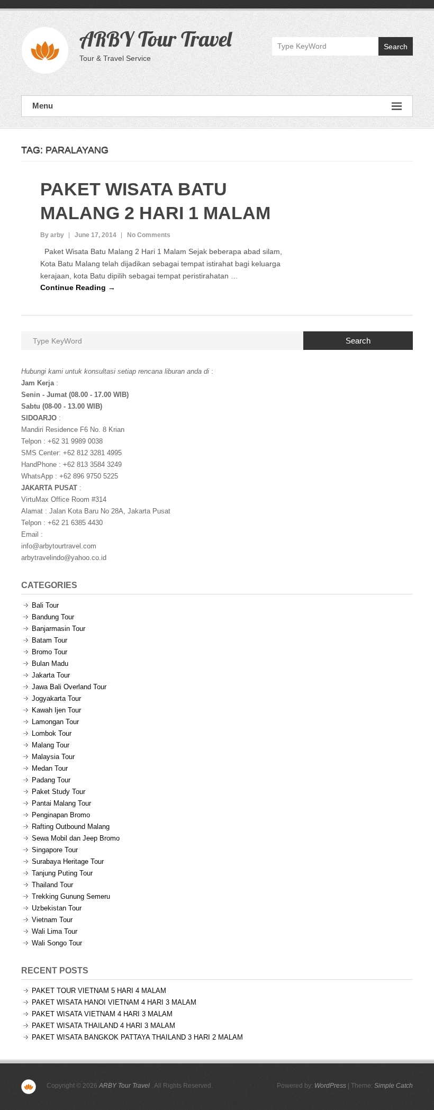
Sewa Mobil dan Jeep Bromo (76, 838)
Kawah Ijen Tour (56, 710)
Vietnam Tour (52, 920)
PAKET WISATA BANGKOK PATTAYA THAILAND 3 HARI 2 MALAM (137, 1037)
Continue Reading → (77, 287)
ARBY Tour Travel (155, 38)
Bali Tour (45, 605)
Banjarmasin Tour (58, 629)
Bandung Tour (53, 617)
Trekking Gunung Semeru (71, 896)
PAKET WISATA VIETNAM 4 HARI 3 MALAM (102, 1014)
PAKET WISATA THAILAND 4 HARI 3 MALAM (103, 1026)
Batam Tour (49, 640)
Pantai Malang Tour (61, 803)
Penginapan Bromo (61, 815)
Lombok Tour (51, 733)
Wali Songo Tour (57, 943)
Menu (42, 105)
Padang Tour (51, 780)
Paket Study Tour (58, 792)
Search (396, 46)
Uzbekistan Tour (57, 908)
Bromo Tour (49, 652)
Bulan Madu (50, 663)
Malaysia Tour (53, 757)
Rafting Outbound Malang (71, 827)
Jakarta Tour (51, 675)
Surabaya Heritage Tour (68, 861)
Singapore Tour (55, 850)
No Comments (148, 235)
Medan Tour (50, 768)
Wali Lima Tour (54, 931)
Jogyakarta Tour (56, 698)
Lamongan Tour (55, 722)
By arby (52, 235)
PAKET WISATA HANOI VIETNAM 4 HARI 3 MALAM (114, 1002)
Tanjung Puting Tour (62, 873)
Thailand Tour (52, 885)
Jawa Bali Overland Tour (69, 687)
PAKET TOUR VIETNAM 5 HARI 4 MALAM (99, 991)
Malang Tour (50, 745)
